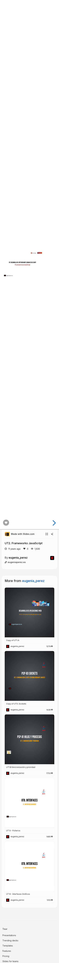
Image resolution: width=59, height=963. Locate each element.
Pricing (5, 956)
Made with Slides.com (22, 534)
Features (6, 951)
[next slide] (53, 523)
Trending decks (10, 940)
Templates (7, 945)
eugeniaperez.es (17, 562)
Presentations (9, 935)
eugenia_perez (18, 557)
